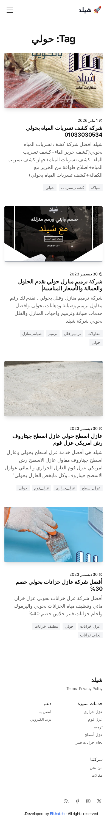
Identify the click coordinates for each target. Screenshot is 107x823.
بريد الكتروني (40, 719)
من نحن (96, 767)
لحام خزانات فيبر (89, 742)
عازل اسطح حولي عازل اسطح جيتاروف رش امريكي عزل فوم (57, 439)
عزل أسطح (94, 734)
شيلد (97, 680)
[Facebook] (77, 801)
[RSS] (66, 801)
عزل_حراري (65, 488)
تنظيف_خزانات (46, 626)
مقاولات (94, 333)
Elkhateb (57, 813)
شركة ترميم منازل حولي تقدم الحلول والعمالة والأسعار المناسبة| (60, 285)
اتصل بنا (44, 711)
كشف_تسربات (72, 187)
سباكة (95, 187)
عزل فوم (95, 719)
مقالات (97, 775)
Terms (71, 688)
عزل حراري (93, 711)
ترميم (52, 333)
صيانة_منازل (32, 333)
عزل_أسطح (91, 488)
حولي (50, 187)
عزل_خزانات (90, 626)
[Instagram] (88, 801)
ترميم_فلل (72, 333)
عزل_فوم (41, 488)
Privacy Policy (91, 688)
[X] (99, 801)
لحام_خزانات (90, 635)
